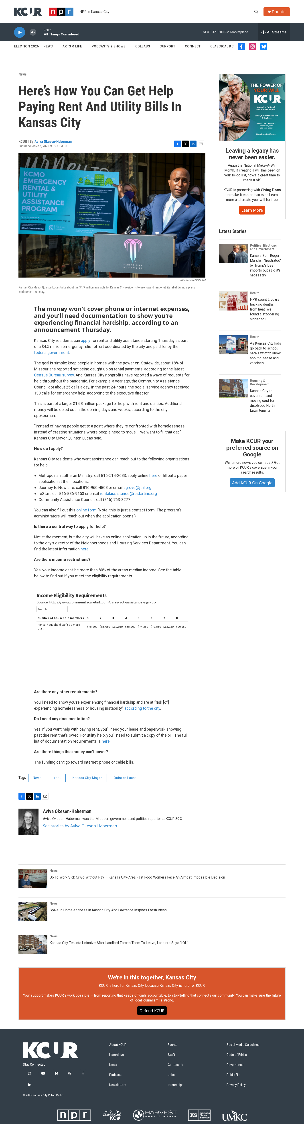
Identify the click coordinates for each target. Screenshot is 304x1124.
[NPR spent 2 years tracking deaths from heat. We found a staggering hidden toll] (233, 301)
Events (172, 1044)
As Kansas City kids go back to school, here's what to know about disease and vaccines (265, 353)
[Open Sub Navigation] (56, 46)
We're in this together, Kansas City (152, 977)
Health (254, 293)
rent (57, 778)
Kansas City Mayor (87, 778)
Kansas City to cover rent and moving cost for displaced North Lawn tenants (262, 401)
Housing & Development (260, 382)
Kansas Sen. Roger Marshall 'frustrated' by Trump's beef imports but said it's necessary (265, 265)
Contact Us (175, 1065)
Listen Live (116, 1055)
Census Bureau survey (54, 375)
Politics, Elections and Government (263, 247)
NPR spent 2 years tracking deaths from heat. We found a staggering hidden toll (264, 309)
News (48, 46)
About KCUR (117, 1044)
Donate (279, 11)
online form (86, 510)
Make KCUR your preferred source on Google (252, 448)
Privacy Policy (236, 1085)
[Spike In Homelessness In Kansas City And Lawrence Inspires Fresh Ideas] (32, 911)
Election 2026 (26, 46)
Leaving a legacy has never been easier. (252, 154)
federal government (51, 352)
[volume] (33, 32)
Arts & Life (72, 46)
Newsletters (117, 1085)
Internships (175, 1085)
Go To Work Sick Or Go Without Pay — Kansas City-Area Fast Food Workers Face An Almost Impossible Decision (137, 877)
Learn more (252, 210)
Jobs (171, 1075)
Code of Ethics (237, 1055)
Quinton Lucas (125, 778)
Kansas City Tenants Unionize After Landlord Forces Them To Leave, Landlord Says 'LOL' (119, 943)
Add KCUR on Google (252, 482)
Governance (235, 1065)
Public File (233, 1075)
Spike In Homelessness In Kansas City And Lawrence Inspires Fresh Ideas (108, 910)
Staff (171, 1055)
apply (85, 340)
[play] (19, 32)
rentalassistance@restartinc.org (128, 493)
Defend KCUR (152, 1010)
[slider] (40, 32)
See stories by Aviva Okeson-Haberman (80, 825)
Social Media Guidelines (243, 1044)
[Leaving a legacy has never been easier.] (252, 107)
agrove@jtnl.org (137, 487)
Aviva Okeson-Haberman (53, 141)
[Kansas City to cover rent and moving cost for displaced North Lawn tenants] (233, 388)
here (153, 475)
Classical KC (222, 46)
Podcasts (115, 1075)
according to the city (142, 708)
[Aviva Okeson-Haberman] (28, 822)
